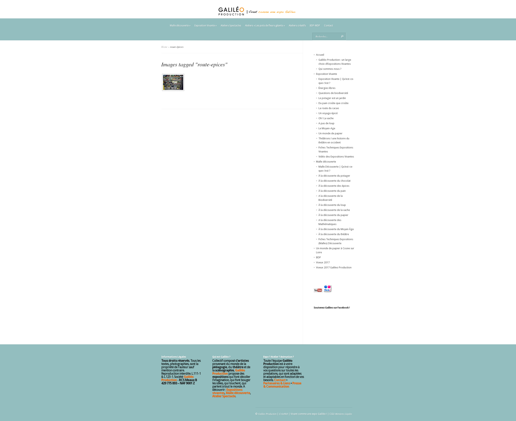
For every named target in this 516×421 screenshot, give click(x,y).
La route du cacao (328, 108)
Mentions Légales (343, 413)
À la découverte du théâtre (333, 234)
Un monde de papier (330, 133)
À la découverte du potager (334, 175)
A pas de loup (326, 123)
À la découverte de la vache (334, 210)
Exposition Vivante (206, 25)
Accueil (320, 54)
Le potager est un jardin (332, 98)
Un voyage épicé (328, 113)
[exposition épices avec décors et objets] (172, 82)
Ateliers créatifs (297, 25)
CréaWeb (283, 413)
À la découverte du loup (332, 204)
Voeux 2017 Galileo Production (334, 267)
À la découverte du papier (333, 215)
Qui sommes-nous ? (329, 68)
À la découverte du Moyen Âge (336, 229)
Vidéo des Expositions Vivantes (336, 156)
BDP (318, 257)
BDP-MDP (315, 25)
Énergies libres (326, 88)
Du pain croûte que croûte (333, 103)
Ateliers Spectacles (231, 25)
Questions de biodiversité (333, 93)
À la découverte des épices (333, 185)
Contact (328, 25)
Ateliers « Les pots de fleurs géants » (265, 25)
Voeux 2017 (323, 262)
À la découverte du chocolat (334, 180)
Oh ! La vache (326, 118)
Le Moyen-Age (326, 128)
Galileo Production (267, 413)
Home (164, 47)
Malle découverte (180, 25)
